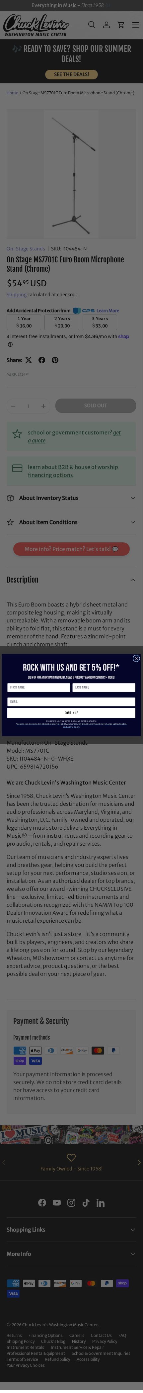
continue (71, 713)
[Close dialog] (136, 658)
